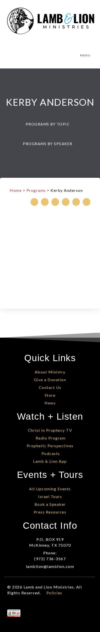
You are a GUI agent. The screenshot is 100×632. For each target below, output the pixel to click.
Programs (36, 190)
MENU (85, 55)
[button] (50, 124)
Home (16, 190)
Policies (54, 592)
